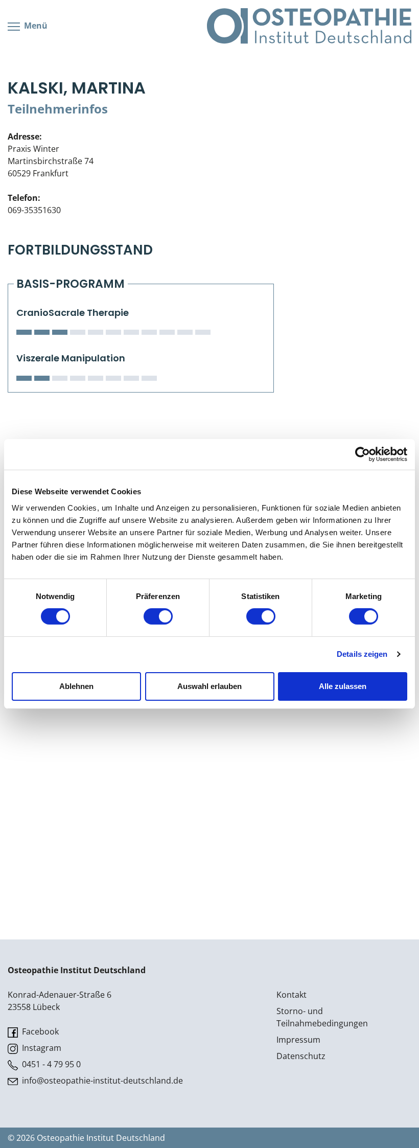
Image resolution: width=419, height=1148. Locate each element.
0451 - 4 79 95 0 (50, 1064)
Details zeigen (362, 654)
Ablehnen (76, 686)
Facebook (39, 1031)
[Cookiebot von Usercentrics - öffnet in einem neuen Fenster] (362, 454)
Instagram (40, 1047)
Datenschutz (300, 1056)
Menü (35, 25)
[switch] (158, 616)
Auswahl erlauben (209, 686)
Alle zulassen (342, 686)
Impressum (298, 1039)
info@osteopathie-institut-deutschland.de (101, 1080)
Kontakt (291, 994)
